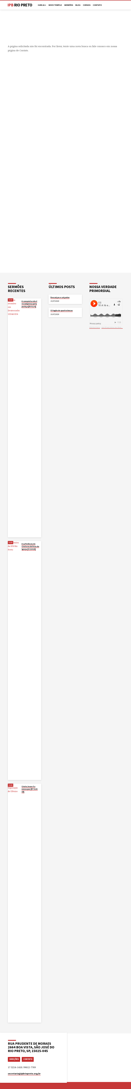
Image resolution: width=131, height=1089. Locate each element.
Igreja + (42, 5)
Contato (97, 5)
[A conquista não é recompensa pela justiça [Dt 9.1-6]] (13, 417)
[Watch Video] (22, 310)
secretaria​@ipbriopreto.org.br (24, 1073)
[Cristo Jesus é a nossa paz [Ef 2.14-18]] (13, 903)
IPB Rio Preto (94, 327)
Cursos (86, 5)
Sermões (68, 5)
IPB (20, 4)
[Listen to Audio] (24, 310)
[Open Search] (122, 5)
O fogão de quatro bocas (61, 310)
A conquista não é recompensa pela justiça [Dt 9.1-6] (29, 304)
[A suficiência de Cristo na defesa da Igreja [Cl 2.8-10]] (13, 660)
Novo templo (55, 5)
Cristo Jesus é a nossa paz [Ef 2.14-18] (30, 789)
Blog (78, 5)
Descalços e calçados (59, 297)
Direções (14, 1059)
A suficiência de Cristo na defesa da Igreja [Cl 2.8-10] (30, 546)
